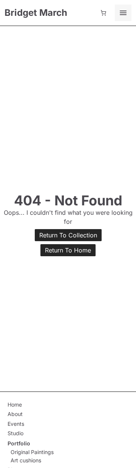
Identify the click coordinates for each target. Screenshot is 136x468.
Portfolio (19, 443)
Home (15, 404)
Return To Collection (68, 235)
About (15, 414)
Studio (15, 433)
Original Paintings (32, 452)
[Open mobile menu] (123, 13)
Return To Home (68, 250)
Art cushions (26, 460)
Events (16, 424)
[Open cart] (103, 13)
